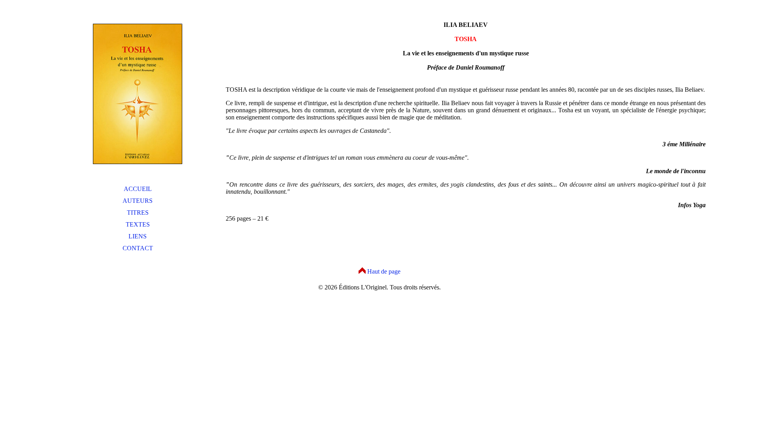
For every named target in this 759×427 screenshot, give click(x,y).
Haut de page (383, 271)
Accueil (138, 188)
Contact (138, 248)
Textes (138, 224)
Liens (137, 236)
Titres (138, 212)
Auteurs (138, 200)
